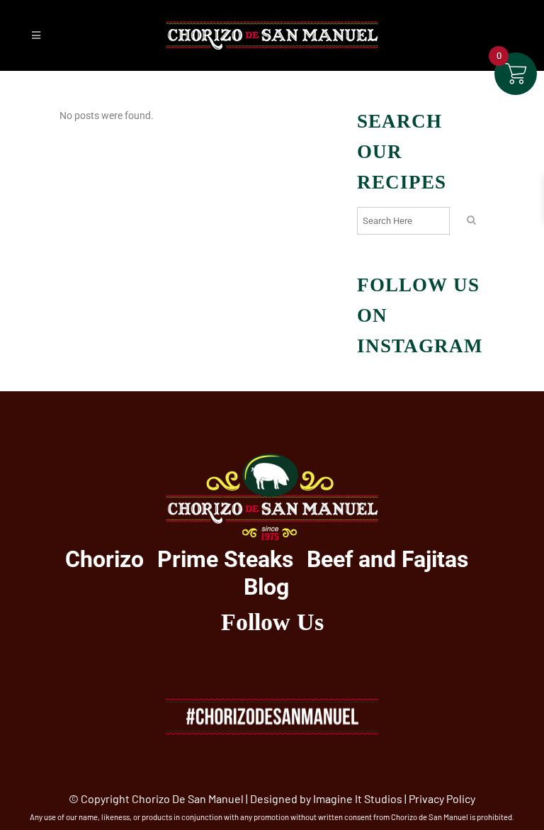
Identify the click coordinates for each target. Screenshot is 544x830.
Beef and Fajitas (387, 559)
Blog (266, 587)
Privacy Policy (442, 798)
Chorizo (104, 559)
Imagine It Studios (357, 798)
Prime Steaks (225, 559)
